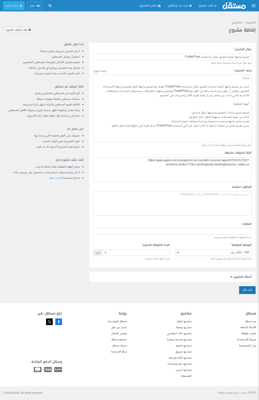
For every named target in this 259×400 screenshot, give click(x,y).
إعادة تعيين (99, 71)
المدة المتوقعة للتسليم (156, 245)
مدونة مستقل (119, 345)
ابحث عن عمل (119, 327)
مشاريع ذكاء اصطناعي (179, 333)
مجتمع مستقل (119, 339)
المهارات (247, 224)
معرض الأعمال (119, 333)
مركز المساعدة (119, 351)
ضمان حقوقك (248, 333)
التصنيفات (186, 376)
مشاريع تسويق (183, 351)
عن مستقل (250, 321)
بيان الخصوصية (247, 345)
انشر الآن (247, 289)
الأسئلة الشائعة (248, 327)
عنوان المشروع (243, 49)
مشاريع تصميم (184, 345)
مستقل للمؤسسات (117, 321)
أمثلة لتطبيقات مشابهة (238, 152)
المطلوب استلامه (242, 187)
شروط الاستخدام (246, 339)
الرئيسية (251, 22)
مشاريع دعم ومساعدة (180, 363)
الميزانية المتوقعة (242, 245)
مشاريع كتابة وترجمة (180, 357)
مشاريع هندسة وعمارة (179, 339)
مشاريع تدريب (184, 369)
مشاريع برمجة (184, 327)
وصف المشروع (243, 70)
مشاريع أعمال (184, 321)
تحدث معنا (55, 178)
